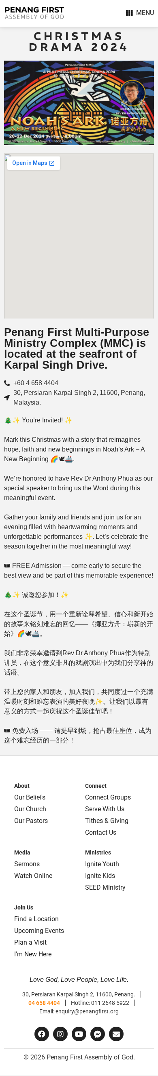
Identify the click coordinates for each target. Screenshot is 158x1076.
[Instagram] (60, 1034)
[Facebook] (41, 1034)
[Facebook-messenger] (97, 1034)
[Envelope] (116, 1034)
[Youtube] (79, 1034)
